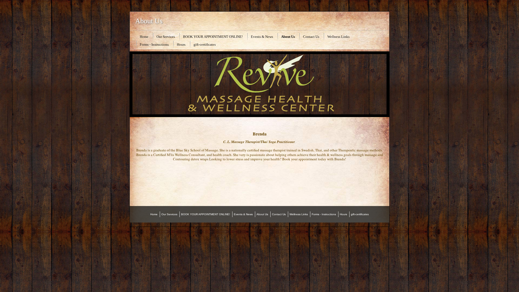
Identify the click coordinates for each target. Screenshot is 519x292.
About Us (148, 21)
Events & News (262, 37)
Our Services (166, 37)
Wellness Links (338, 37)
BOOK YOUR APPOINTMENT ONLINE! (213, 37)
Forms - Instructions (154, 44)
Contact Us (311, 37)
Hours (181, 44)
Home (144, 37)
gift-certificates (205, 44)
